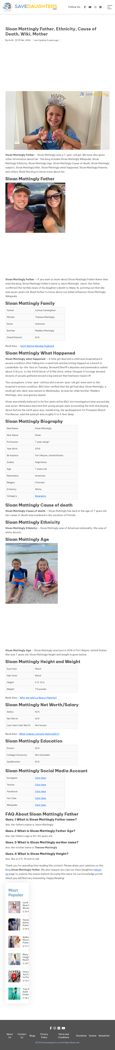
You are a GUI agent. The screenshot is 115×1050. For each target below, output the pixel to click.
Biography (40, 496)
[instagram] (95, 7)
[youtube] (90, 7)
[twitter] (100, 7)
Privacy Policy (44, 1036)
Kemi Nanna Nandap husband (37, 345)
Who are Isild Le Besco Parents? (38, 697)
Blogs (32, 1035)
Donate (92, 1035)
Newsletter (104, 1035)
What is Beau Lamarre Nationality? (39, 733)
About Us (10, 1036)
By (9, 40)
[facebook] (85, 7)
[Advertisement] (57, 67)
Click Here (40, 777)
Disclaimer (81, 1035)
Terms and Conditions (63, 1036)
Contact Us (22, 1036)
